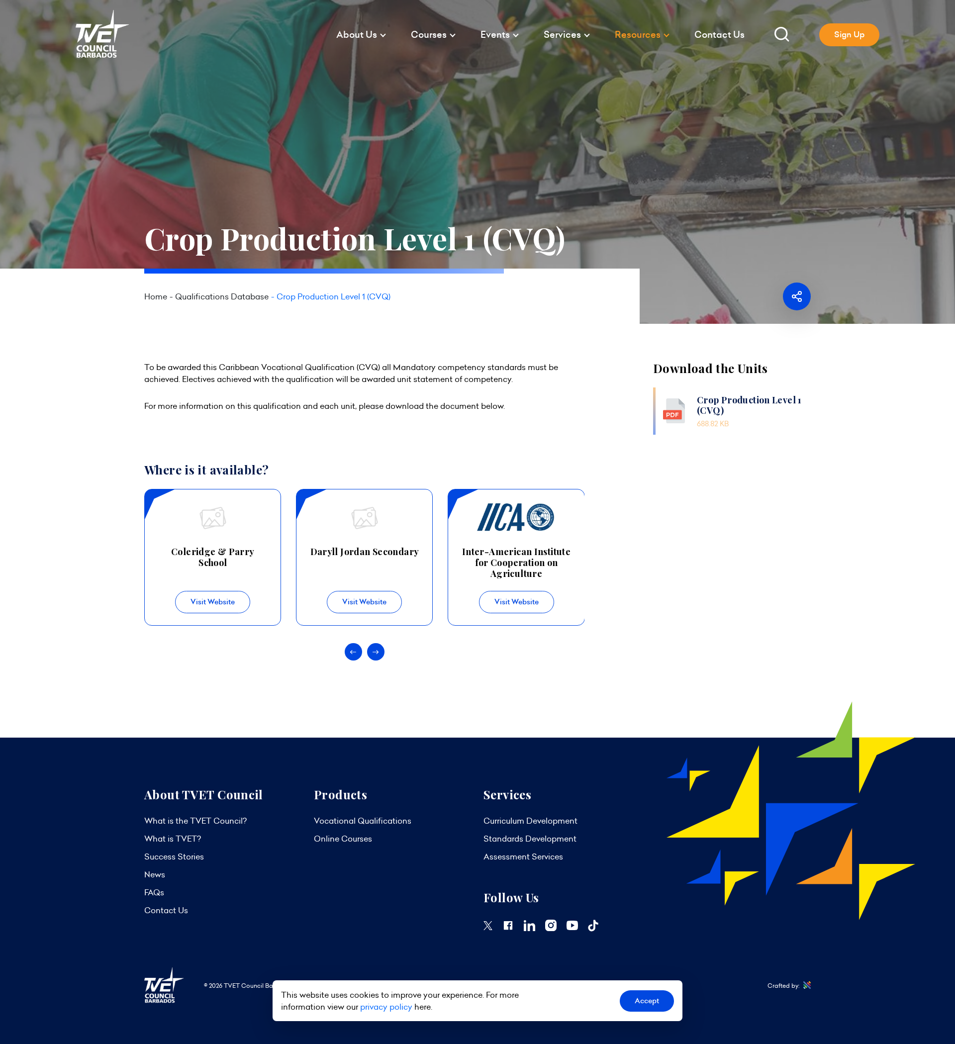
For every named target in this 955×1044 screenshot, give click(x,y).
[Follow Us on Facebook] (508, 928)
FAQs (154, 892)
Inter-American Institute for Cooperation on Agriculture (516, 562)
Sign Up (849, 34)
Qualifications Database (222, 296)
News (154, 874)
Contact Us (719, 34)
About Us (356, 34)
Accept (647, 1001)
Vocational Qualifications (362, 820)
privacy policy (386, 1006)
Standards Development (529, 838)
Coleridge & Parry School (212, 557)
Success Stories (174, 856)
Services (562, 34)
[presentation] (353, 652)
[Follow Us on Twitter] (487, 927)
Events (495, 34)
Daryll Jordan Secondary (364, 552)
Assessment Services (523, 856)
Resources (638, 34)
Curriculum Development (530, 820)
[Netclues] (805, 985)
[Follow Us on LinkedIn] (529, 928)
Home (155, 296)
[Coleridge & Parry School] (213, 518)
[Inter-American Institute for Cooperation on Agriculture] (516, 518)
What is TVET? (172, 838)
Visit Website (213, 602)
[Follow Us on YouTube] (572, 927)
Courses (429, 34)
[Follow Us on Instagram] (551, 928)
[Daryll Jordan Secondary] (364, 518)
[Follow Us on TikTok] (593, 928)
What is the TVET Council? (195, 820)
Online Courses (343, 838)
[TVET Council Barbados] (102, 55)
